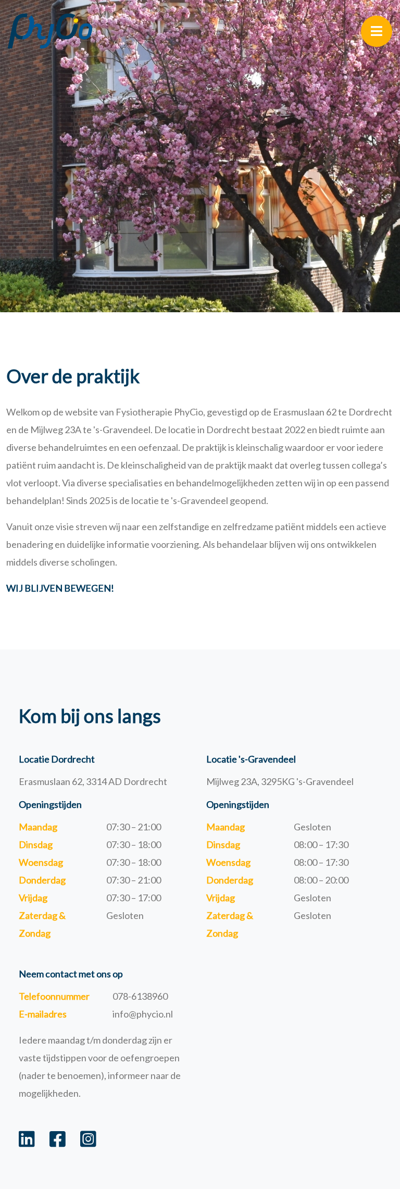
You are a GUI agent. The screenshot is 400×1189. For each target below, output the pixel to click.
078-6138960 (140, 996)
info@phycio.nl (143, 1014)
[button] (376, 31)
